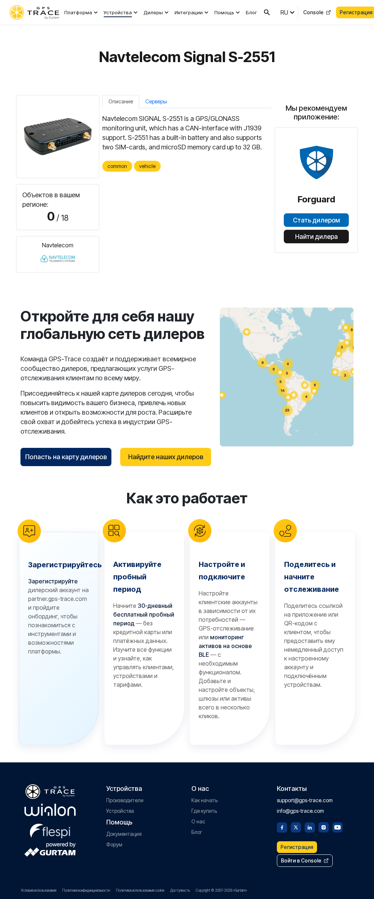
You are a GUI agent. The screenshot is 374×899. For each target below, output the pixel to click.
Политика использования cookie (140, 890)
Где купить (204, 811)
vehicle (147, 166)
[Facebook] (282, 827)
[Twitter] (296, 827)
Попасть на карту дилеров (66, 457)
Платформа (78, 12)
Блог (251, 12)
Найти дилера (316, 236)
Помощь (224, 12)
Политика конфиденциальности (86, 890)
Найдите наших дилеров (165, 457)
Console (313, 12)
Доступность (180, 890)
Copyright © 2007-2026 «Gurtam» (221, 890)
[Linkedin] (310, 827)
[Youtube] (337, 827)
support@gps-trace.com (305, 800)
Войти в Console (301, 860)
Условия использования (38, 890)
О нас (198, 821)
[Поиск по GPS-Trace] (267, 12)
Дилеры (153, 12)
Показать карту (287, 377)
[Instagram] (323, 827)
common (117, 166)
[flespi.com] (50, 829)
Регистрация (296, 847)
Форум (114, 844)
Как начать (204, 800)
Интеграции (189, 12)
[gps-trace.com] (34, 12)
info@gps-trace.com (300, 811)
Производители (125, 800)
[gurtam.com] (50, 810)
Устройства (118, 12)
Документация (124, 834)
